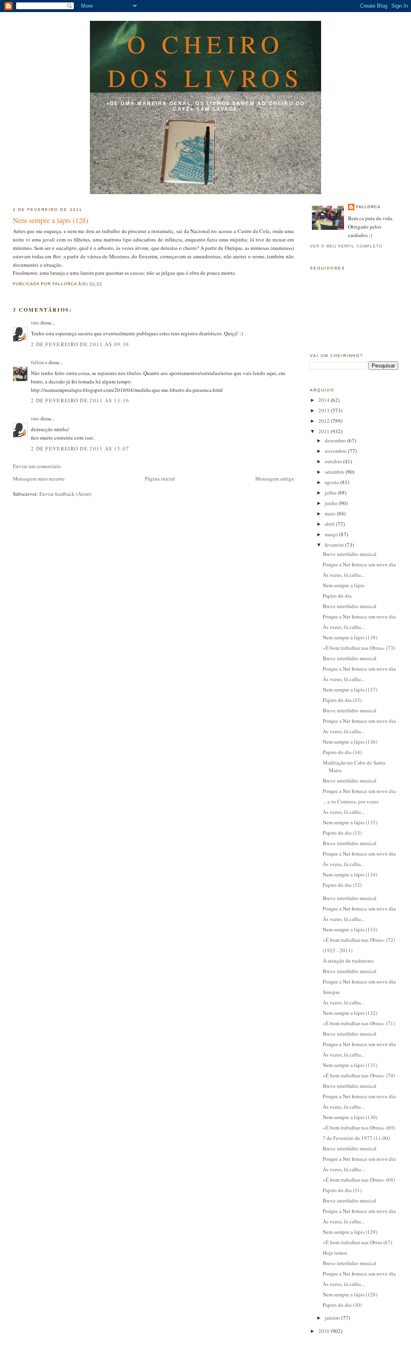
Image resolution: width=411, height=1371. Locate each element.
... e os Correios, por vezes (350, 801)
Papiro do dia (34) (342, 752)
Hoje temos (335, 1252)
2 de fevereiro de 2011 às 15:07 (80, 448)
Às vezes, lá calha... (343, 574)
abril (330, 523)
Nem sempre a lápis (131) (350, 1065)
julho (331, 492)
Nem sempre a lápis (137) (350, 689)
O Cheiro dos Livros (206, 60)
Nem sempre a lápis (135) (350, 822)
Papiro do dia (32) (342, 884)
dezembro (336, 440)
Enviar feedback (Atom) (65, 493)
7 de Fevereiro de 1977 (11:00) (356, 1138)
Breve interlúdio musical (349, 554)
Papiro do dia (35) (342, 700)
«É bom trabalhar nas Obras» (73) (359, 647)
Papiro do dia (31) (342, 1190)
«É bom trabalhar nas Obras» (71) (359, 1023)
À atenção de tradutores (348, 960)
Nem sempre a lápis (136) (350, 741)
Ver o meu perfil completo (346, 246)
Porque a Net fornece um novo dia (359, 564)
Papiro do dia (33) (342, 832)
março (332, 534)
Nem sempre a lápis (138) (350, 637)
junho (332, 503)
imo (35, 322)
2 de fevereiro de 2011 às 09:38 (80, 344)
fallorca (39, 362)
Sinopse (331, 992)
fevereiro (335, 544)
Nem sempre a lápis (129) (350, 1231)
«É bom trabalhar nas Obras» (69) (359, 1127)
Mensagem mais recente (39, 478)
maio (331, 513)
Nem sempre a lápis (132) (350, 1012)
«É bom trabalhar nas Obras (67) (357, 1242)
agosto (332, 482)
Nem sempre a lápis (343, 585)
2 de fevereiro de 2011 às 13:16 (80, 400)
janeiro (333, 1317)
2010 (324, 1330)
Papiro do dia (337, 595)
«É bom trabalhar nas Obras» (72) (359, 939)
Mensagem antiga (274, 478)
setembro (335, 471)
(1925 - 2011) (337, 950)
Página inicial (160, 478)
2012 (324, 420)
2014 (324, 400)
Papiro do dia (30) (342, 1304)
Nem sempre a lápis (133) (350, 929)
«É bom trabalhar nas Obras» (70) (359, 1075)
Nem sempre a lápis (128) (50, 220)
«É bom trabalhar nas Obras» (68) (359, 1179)
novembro (336, 450)
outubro (334, 461)
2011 (324, 431)
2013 (324, 410)
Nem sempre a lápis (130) (350, 1117)
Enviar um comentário (37, 466)
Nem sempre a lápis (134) (350, 874)
